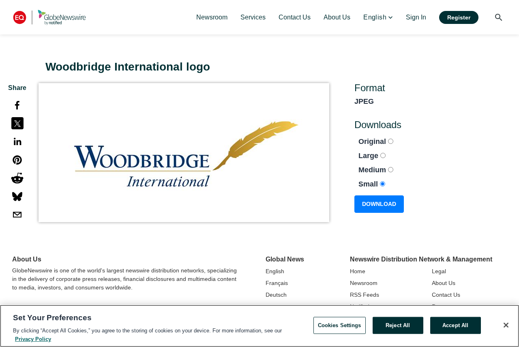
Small (369, 184)
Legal (439, 271)
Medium (373, 170)
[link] (211, 17)
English (275, 271)
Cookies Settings (339, 325)
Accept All (455, 325)
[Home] (49, 17)
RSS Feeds (364, 294)
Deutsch (276, 294)
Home (357, 271)
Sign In (416, 17)
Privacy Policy (33, 339)
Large (369, 156)
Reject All (398, 325)
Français (277, 283)
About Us (443, 283)
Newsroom (363, 283)
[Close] (506, 325)
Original (373, 141)
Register (458, 17)
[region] (259, 326)
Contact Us (446, 294)
